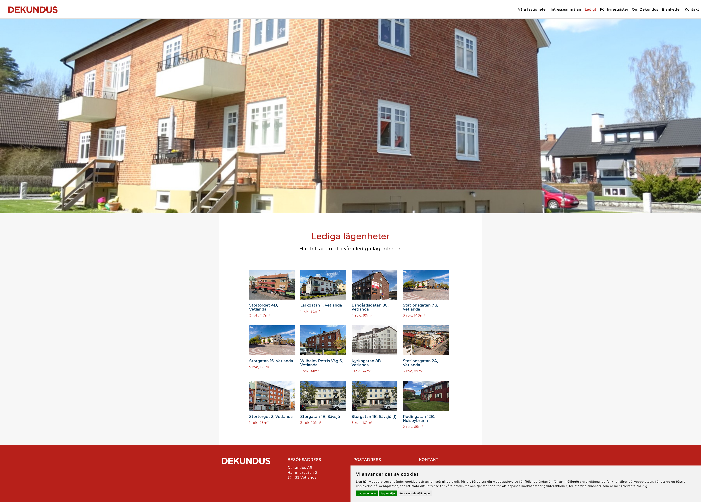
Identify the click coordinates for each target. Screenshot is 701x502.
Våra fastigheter (532, 9)
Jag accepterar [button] (367, 493)
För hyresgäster (614, 9)
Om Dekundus (645, 9)
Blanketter (671, 9)
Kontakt (692, 9)
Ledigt (590, 9)
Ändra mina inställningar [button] (414, 493)
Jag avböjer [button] (388, 493)
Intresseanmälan (566, 9)
